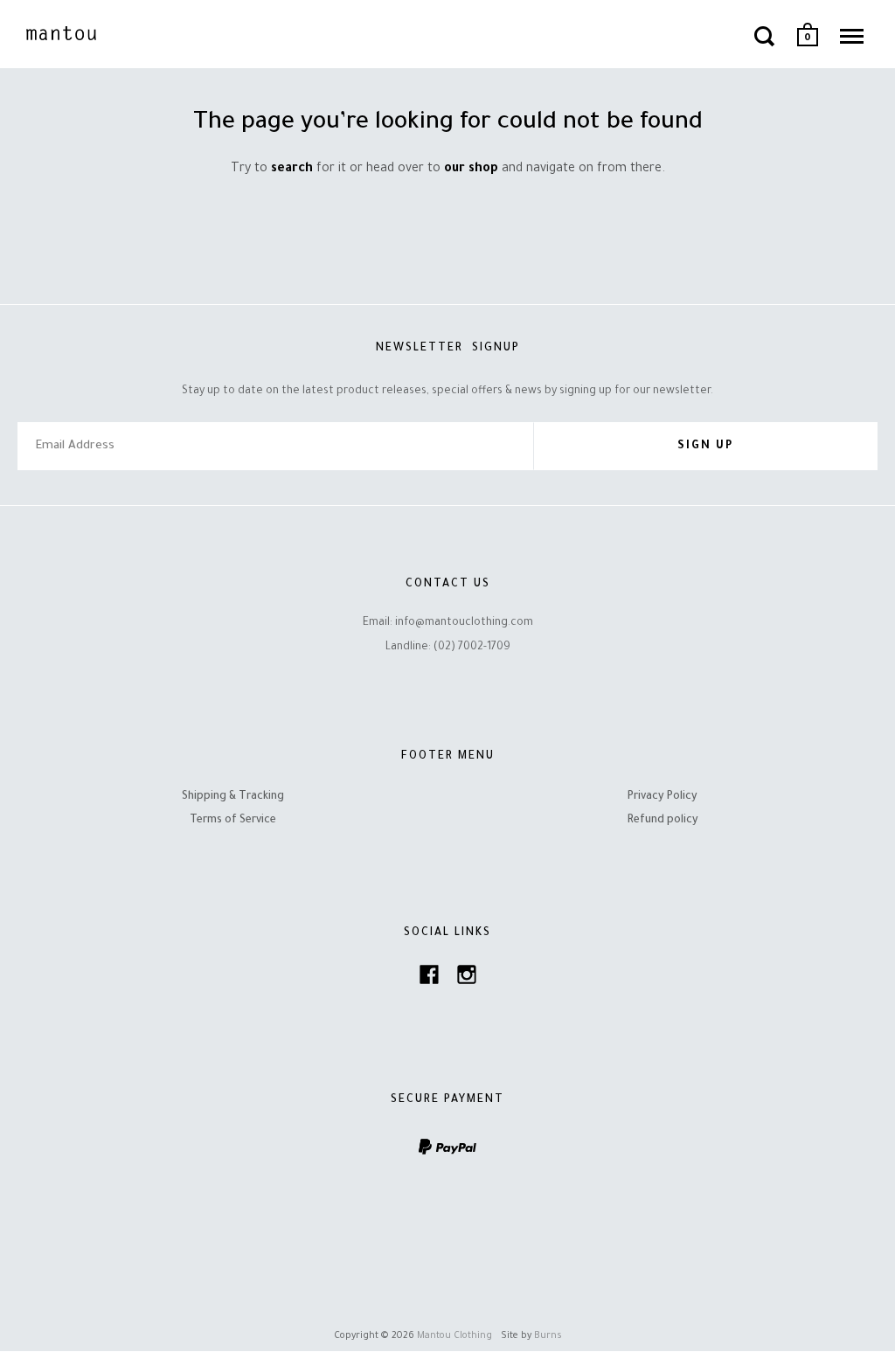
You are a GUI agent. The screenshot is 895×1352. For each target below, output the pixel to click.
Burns (548, 1336)
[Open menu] (852, 35)
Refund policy (663, 821)
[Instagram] (466, 979)
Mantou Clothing (454, 1336)
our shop (471, 170)
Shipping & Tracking (233, 797)
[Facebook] (429, 979)
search (292, 170)
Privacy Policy (662, 797)
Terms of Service (233, 821)
